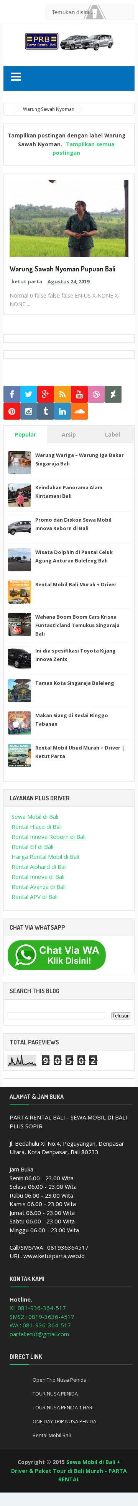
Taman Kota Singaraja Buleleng (74, 682)
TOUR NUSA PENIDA (55, 1393)
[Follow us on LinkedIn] (62, 411)
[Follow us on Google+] (45, 394)
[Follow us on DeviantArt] (113, 394)
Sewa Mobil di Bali (35, 816)
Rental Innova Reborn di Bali (48, 836)
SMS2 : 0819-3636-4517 (42, 1316)
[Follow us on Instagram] (28, 411)
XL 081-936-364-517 (38, 1308)
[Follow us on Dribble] (96, 394)
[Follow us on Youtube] (79, 394)
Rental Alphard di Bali (39, 866)
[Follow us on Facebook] (11, 394)
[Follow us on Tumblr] (45, 411)
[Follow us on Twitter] (28, 394)
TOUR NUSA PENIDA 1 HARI (63, 1407)
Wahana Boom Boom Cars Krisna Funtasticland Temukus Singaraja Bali (77, 625)
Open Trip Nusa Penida (60, 1379)
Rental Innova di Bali (38, 876)
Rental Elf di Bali (32, 846)
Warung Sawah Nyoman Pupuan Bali (62, 268)
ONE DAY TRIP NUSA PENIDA (64, 1421)
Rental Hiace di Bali (37, 826)
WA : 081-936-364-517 (40, 1325)
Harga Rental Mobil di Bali (45, 856)
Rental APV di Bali (35, 896)
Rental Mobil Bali (52, 1435)
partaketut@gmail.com (39, 1334)
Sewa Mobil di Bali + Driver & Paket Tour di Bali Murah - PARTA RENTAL (69, 1470)
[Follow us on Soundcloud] (79, 411)
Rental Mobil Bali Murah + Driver (76, 584)
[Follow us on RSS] (62, 394)
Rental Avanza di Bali (39, 886)
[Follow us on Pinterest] (11, 411)
